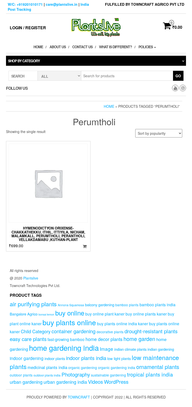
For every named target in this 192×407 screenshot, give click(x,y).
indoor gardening (27, 358)
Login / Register (28, 27)
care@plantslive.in (62, 4)
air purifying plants (33, 304)
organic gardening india (116, 367)
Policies (146, 46)
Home (38, 46)
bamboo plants (126, 304)
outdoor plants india (47, 375)
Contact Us (82, 46)
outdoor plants (21, 375)
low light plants (119, 358)
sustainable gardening (108, 375)
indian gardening (161, 349)
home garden (139, 338)
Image (106, 348)
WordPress (116, 381)
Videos (95, 381)
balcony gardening (99, 304)
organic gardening (82, 367)
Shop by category (24, 60)
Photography (76, 374)
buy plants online (69, 322)
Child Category (35, 331)
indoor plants (54, 358)
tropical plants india (150, 374)
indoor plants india (86, 358)
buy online (69, 312)
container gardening (74, 331)
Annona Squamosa (71, 305)
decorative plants (110, 331)
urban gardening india (65, 381)
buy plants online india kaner (122, 323)
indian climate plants (130, 349)
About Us (58, 46)
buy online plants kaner (146, 313)
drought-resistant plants (151, 331)
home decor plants (104, 339)
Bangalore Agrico (24, 313)
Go (178, 75)
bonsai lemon (46, 314)
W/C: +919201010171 (25, 4)
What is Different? (115, 46)
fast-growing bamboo (66, 339)
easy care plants (28, 338)
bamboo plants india (158, 304)
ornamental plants (157, 366)
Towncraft (79, 397)
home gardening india (64, 347)
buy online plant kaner (104, 313)
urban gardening (26, 381)
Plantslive (30, 278)
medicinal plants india (47, 367)
